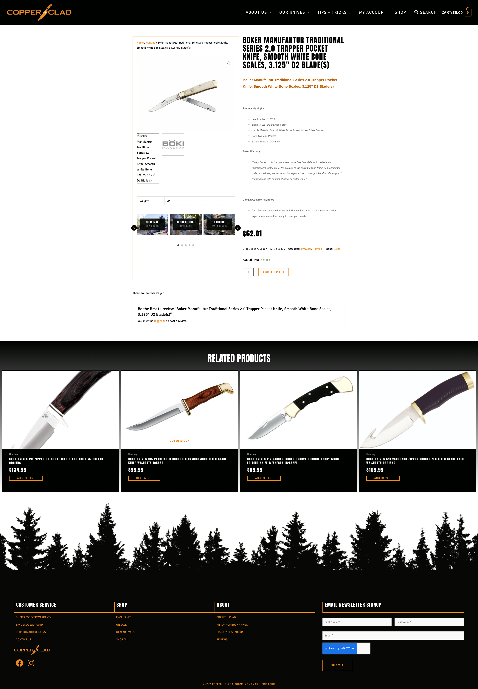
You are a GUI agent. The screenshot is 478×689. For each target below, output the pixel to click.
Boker (337, 248)
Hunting (150, 42)
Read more (144, 478)
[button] (228, 63)
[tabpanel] (152, 224)
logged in (160, 321)
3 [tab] (186, 245)
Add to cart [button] (26, 478)
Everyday (306, 248)
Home (140, 42)
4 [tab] (189, 245)
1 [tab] (178, 245)
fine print (268, 684)
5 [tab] (193, 245)
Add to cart (274, 272)
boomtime (241, 684)
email (255, 684)
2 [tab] (182, 245)
